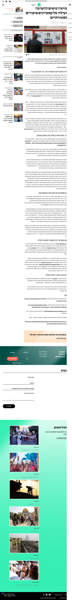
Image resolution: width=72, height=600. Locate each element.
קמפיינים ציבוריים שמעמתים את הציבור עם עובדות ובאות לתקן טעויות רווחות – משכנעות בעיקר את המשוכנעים (47, 143)
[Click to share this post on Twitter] (26, 55)
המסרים (33, 248)
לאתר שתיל (28, 1)
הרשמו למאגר (63, 438)
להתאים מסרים (36, 96)
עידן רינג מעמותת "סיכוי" (62, 244)
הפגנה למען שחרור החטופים (24, 585)
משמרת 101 (35, 585)
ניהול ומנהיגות (17, 22)
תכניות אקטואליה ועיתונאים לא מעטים (49, 264)
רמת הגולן (31, 504)
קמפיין (62, 22)
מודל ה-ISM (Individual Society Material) (56, 311)
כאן (43, 267)
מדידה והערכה (55, 22)
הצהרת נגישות (58, 595)
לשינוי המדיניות (28, 129)
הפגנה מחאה (35, 450)
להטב (24, 477)
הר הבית (36, 531)
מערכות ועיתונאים (46, 262)
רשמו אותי (13, 358)
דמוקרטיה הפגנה (26, 450)
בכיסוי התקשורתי (51, 248)
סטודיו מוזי (62, 598)
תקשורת (19, 18)
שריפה (36, 558)
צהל (37, 504)
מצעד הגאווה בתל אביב (33, 477)
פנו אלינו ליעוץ (61, 338)
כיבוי (31, 558)
